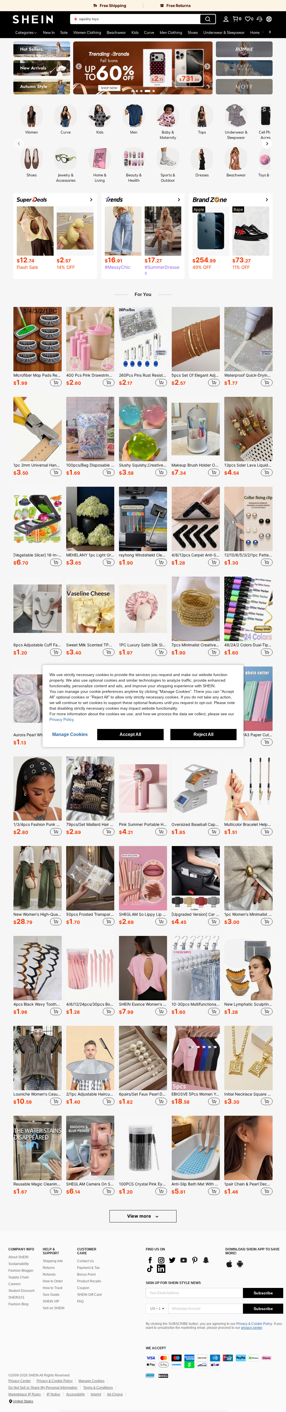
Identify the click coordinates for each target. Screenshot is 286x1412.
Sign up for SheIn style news (173, 1283)
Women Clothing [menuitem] (87, 32)
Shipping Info (53, 1261)
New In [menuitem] (49, 32)
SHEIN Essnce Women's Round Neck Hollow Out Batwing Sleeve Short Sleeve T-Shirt (143, 1004)
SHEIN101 (16, 1297)
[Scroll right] (270, 32)
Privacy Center (19, 1381)
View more (139, 1216)
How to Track (53, 1288)
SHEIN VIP (51, 1301)
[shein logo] (33, 19)
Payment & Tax (88, 1268)
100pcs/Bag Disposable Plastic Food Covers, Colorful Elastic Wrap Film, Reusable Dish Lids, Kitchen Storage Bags (90, 465)
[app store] (229, 1267)
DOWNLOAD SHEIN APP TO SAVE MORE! (252, 1251)
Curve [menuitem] (149, 32)
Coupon (83, 1288)
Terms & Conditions (98, 1388)
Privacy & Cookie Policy (254, 1324)
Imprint (96, 1394)
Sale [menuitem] (64, 32)
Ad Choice (115, 1394)
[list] (183, 1264)
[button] (259, 19)
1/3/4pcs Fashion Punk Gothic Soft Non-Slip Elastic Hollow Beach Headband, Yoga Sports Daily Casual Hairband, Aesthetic (37, 824)
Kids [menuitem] (135, 32)
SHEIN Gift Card (89, 1295)
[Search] (207, 19)
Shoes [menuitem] (193, 32)
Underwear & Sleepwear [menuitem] (224, 32)
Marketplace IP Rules (24, 1394)
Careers (14, 1284)
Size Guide (51, 1295)
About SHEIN (18, 1257)
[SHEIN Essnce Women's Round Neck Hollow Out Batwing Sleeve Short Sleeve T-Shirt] (143, 968)
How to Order (53, 1281)
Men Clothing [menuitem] (171, 32)
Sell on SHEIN (54, 1308)
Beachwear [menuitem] (116, 32)
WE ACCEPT (156, 1348)
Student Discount (21, 1291)
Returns (49, 1268)
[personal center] (226, 19)
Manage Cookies (91, 1381)
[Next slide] (207, 66)
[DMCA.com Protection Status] (163, 1376)
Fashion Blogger (21, 1271)
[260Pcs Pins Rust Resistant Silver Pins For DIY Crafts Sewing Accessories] (143, 339)
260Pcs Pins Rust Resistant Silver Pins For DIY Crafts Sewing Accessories (143, 375)
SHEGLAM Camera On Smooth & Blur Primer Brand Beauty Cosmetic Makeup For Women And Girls (90, 1184)
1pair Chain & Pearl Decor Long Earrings (248, 1184)
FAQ (80, 1301)
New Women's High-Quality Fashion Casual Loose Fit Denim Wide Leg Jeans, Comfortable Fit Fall (37, 914)
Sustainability (18, 1264)
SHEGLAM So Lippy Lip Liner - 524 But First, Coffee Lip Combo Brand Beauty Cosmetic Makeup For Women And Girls (143, 914)
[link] (71, 5)
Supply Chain (18, 1277)
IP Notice (53, 1394)
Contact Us (85, 1261)
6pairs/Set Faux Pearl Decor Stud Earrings (143, 1094)
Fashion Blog (18, 1304)
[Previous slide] (78, 66)
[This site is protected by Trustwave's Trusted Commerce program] (150, 1376)
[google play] (240, 1267)
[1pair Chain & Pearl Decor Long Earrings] (248, 1148)
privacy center (251, 1328)
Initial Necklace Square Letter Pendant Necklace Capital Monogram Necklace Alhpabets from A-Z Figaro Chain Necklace (248, 1094)
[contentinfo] (214, 1361)
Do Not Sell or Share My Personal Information (42, 1388)
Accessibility (75, 1394)
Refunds (49, 1274)
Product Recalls (89, 1281)
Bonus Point (86, 1274)
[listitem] (37, 347)
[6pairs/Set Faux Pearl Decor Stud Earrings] (143, 1058)
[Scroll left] (263, 32)
